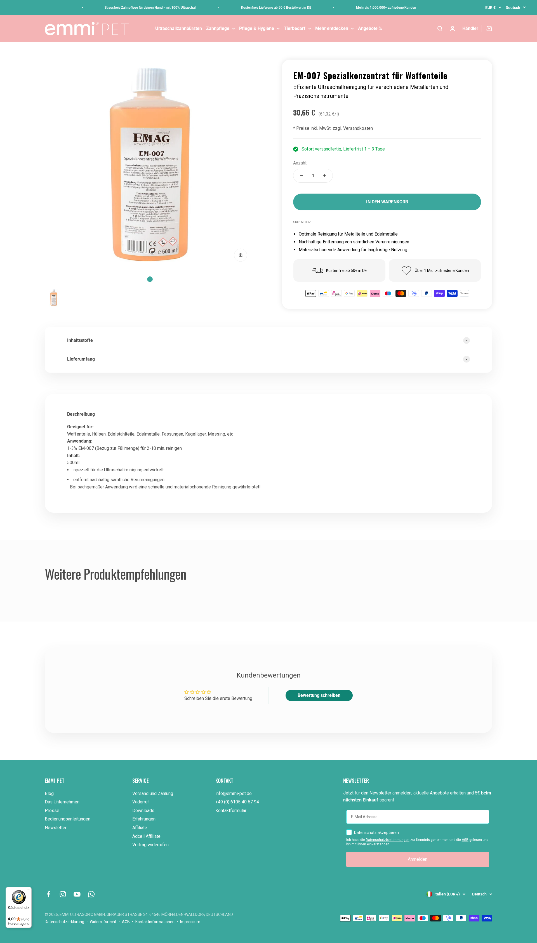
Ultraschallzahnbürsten (178, 28)
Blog (49, 793)
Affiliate (139, 827)
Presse (52, 810)
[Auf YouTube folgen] (77, 894)
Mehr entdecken (331, 28)
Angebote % (370, 28)
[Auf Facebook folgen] (48, 894)
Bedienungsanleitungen (67, 819)
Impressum (190, 922)
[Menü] (28, 890)
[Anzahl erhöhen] (324, 175)
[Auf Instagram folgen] (63, 894)
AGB (465, 840)
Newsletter (56, 827)
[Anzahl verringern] (301, 175)
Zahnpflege (217, 28)
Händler (470, 28)
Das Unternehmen (62, 802)
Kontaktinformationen (155, 922)
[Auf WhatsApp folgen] (91, 894)
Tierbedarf (294, 28)
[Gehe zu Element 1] (54, 298)
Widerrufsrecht (103, 922)
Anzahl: (300, 163)
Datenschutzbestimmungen (387, 840)
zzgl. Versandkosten (353, 128)
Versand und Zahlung (152, 793)
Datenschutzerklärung (64, 922)
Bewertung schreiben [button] (319, 695)
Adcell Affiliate (146, 836)
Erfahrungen (144, 819)
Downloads (143, 810)
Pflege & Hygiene (256, 28)
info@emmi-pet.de (233, 793)
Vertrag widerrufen (150, 844)
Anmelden (417, 859)
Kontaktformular (230, 810)
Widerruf (140, 802)
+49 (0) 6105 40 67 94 (237, 802)
